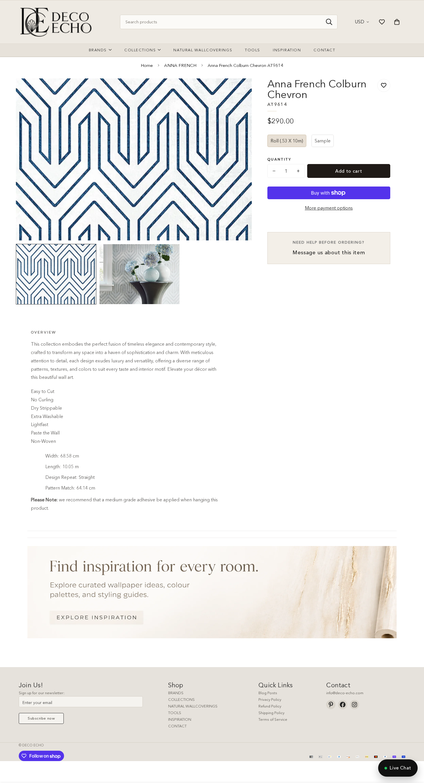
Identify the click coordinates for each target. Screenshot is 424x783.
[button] (397, 22)
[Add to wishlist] (383, 85)
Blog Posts (267, 692)
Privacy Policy (269, 699)
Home (147, 65)
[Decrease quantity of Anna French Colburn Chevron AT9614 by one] (274, 171)
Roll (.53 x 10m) (287, 141)
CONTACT (177, 726)
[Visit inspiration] (212, 592)
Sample (323, 141)
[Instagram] (354, 704)
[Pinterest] (330, 704)
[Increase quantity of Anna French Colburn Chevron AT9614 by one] (298, 171)
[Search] (329, 21)
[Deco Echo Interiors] (57, 21)
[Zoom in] (239, 90)
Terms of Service (272, 719)
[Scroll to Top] (412, 751)
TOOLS (174, 712)
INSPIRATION (179, 719)
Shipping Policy (271, 712)
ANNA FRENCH (180, 65)
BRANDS (175, 692)
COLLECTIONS (181, 699)
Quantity (279, 159)
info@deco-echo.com (344, 692)
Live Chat (400, 768)
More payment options (329, 208)
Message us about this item (328, 247)
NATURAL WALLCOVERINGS (192, 706)
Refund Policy (269, 706)
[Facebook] (342, 704)
